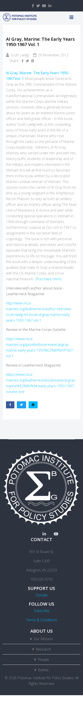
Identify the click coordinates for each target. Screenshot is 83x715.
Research (43, 649)
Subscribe (41, 610)
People (43, 659)
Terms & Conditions (41, 619)
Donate (42, 595)
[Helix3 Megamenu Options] (71, 17)
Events (43, 669)
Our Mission (43, 638)
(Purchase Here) (48, 278)
